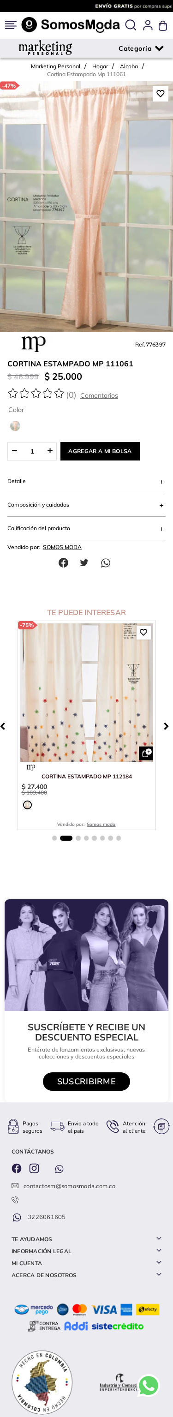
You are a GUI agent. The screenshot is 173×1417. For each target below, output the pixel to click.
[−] (14, 451)
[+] (50, 451)
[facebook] (65, 563)
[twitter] (87, 563)
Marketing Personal (55, 66)
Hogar (100, 66)
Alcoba (129, 66)
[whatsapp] (108, 563)
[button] (130, 25)
